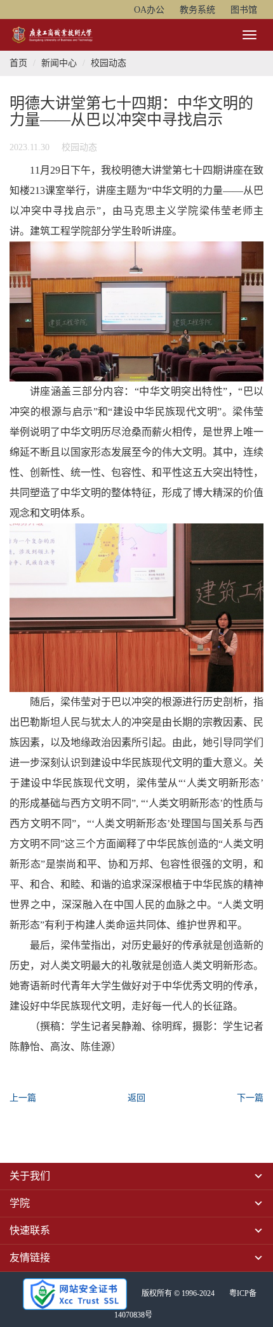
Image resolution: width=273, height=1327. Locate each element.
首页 (18, 63)
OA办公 (149, 10)
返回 (136, 1098)
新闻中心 (59, 63)
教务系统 (197, 10)
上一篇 (23, 1098)
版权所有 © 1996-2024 (178, 1293)
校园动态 (108, 63)
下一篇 (250, 1098)
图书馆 (243, 10)
